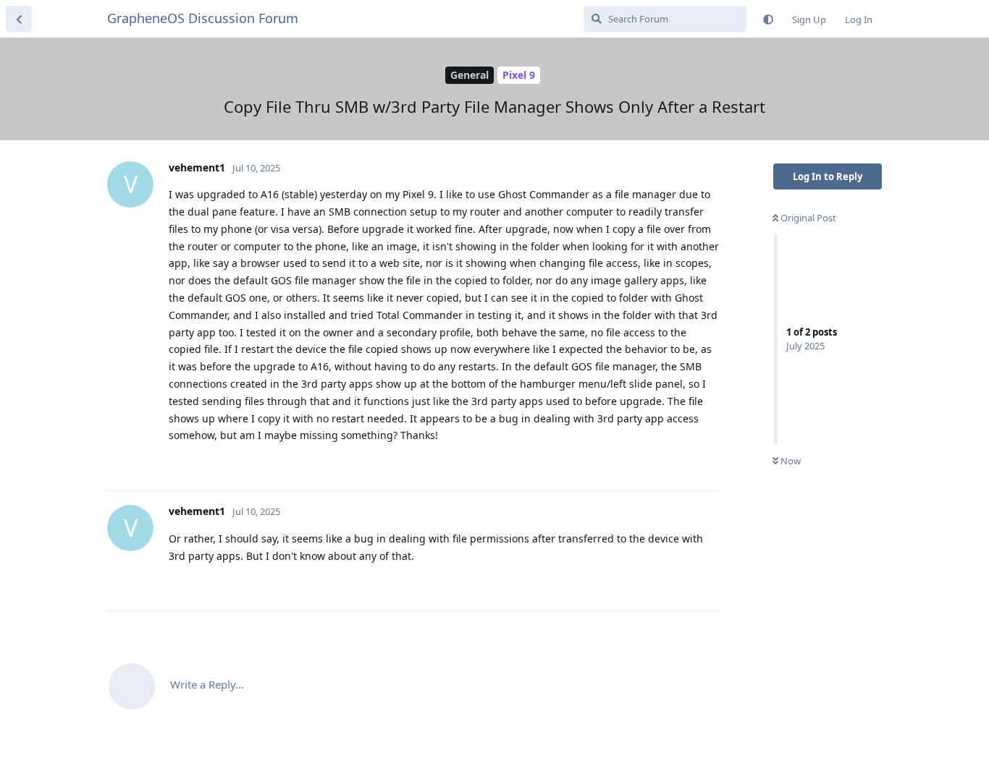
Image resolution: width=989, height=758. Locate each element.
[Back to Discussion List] (19, 19)
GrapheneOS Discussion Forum (202, 18)
